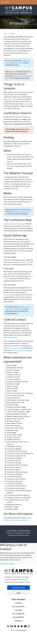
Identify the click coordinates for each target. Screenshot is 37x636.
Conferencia (25, 61)
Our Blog (18, 603)
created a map (11, 99)
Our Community (18, 606)
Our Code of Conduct (7, 564)
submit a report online (13, 348)
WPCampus (22, 630)
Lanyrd (7, 63)
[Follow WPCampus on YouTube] (25, 626)
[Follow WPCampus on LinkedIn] (15, 626)
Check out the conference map (14, 224)
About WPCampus (18, 599)
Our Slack (18, 610)
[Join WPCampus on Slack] (8, 626)
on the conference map (21, 212)
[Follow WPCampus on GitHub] (29, 626)
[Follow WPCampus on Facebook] (22, 626)
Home (5, 33)
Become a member (18, 588)
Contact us (18, 620)
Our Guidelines (18, 617)
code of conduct (11, 337)
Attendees (12, 33)
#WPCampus (17, 63)
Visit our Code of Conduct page (21, 350)
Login (18, 593)
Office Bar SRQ (25, 262)
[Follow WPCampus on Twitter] (18, 626)
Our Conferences (18, 613)
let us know (27, 104)
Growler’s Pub (8, 295)
